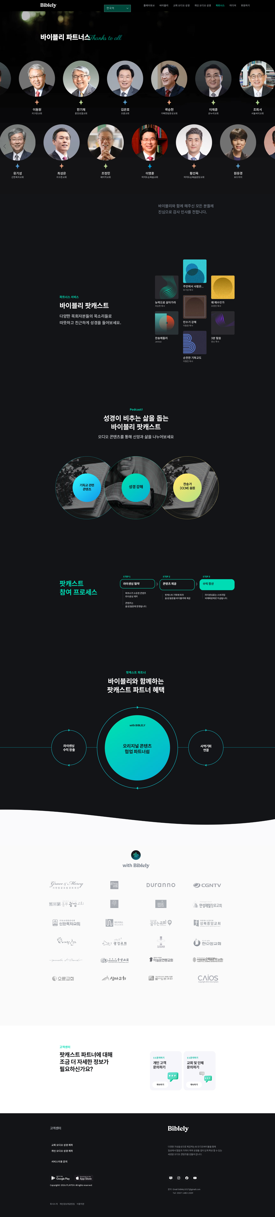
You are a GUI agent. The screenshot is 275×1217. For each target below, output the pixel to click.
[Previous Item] (4, 82)
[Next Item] (270, 82)
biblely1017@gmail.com (189, 1189)
